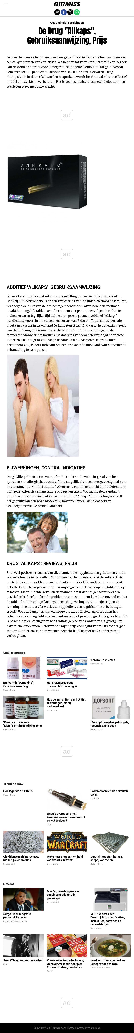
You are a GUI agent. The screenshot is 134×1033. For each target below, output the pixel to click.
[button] (5, 4)
